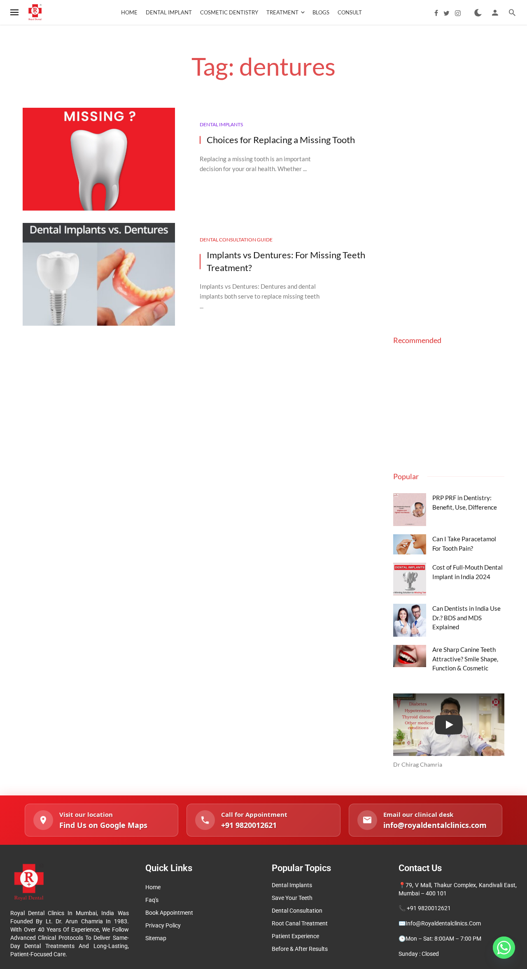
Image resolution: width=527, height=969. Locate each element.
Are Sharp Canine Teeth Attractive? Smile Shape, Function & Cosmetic (465, 659)
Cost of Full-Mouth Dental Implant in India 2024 (467, 571)
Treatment (282, 12)
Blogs (320, 12)
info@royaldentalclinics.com (443, 923)
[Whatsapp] (504, 948)
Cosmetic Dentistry (229, 12)
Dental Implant (169, 12)
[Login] (495, 12)
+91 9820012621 (429, 908)
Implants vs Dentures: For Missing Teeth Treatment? (286, 261)
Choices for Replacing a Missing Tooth (281, 139)
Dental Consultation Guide (236, 239)
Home (129, 12)
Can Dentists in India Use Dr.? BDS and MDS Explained (466, 618)
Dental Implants (221, 124)
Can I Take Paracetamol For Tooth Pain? (464, 543)
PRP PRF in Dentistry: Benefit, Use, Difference (464, 502)
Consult (350, 12)
